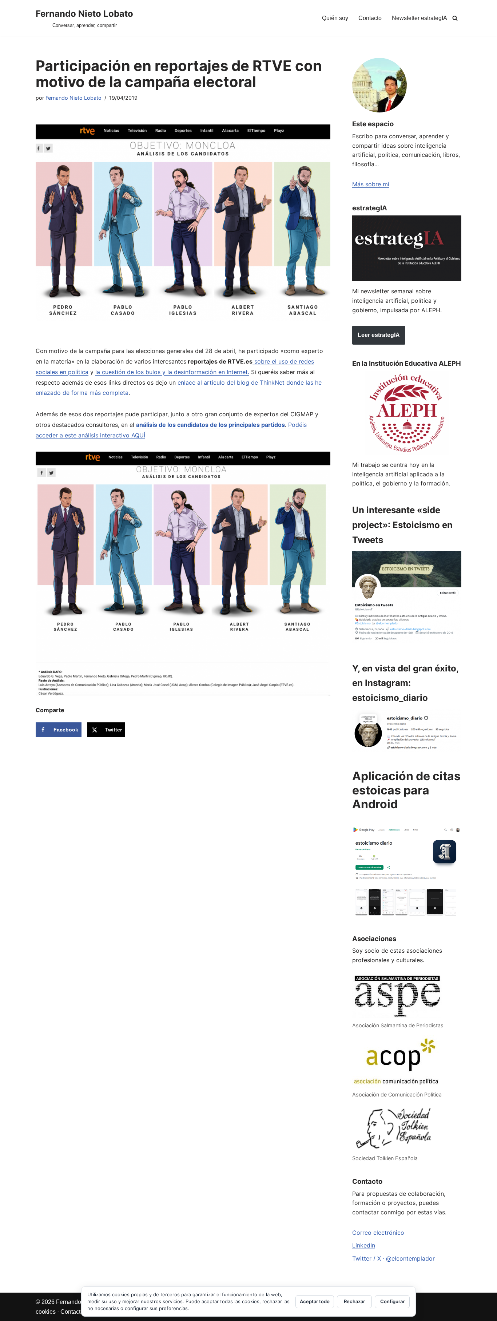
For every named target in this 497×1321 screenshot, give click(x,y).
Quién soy (335, 18)
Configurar (392, 1301)
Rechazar (354, 1301)
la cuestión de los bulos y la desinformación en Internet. (172, 372)
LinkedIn (363, 1245)
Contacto (370, 18)
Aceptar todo (315, 1301)
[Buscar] (455, 18)
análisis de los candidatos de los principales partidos (210, 424)
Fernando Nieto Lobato (73, 98)
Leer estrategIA (379, 335)
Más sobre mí (370, 184)
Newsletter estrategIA (419, 18)
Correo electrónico (378, 1232)
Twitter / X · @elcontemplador (393, 1258)
